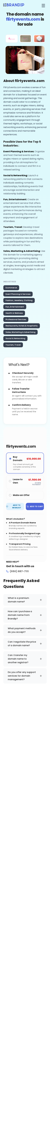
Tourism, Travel (13, 345)
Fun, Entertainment (15, 306)
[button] (12, 39)
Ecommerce (11, 287)
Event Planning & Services (18, 294)
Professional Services (16, 319)
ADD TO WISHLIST (16, 506)
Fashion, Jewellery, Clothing (19, 300)
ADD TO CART (36, 506)
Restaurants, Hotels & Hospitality (22, 325)
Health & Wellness (14, 313)
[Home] (13, 5)
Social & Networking (15, 338)
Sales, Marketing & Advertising (20, 332)
